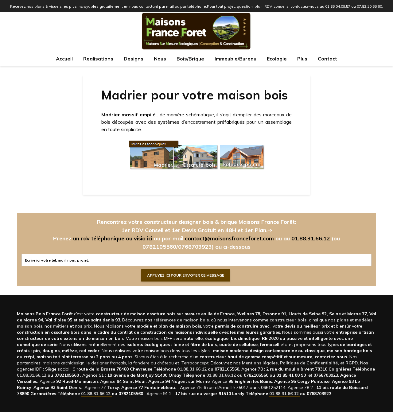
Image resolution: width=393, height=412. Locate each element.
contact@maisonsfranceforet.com (229, 238)
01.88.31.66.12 (310, 238)
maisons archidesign (63, 363)
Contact (327, 59)
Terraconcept (194, 363)
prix (88, 326)
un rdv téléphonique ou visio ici (112, 238)
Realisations (98, 59)
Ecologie (277, 59)
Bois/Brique (190, 59)
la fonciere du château (151, 363)
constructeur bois (288, 320)
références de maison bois (181, 320)
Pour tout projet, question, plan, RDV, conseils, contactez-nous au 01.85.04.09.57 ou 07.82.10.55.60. (295, 6)
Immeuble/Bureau (235, 59)
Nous (160, 59)
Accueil (64, 59)
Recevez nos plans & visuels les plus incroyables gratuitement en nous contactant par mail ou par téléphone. (108, 6)
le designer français (106, 363)
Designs (133, 59)
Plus (302, 59)
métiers (60, 326)
